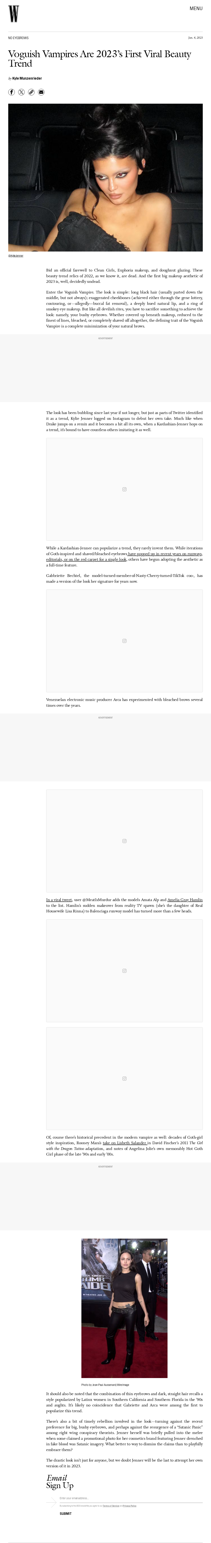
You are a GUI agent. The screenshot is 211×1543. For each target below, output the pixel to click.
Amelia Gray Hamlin (185, 900)
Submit (66, 1513)
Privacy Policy (129, 1505)
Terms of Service (111, 1505)
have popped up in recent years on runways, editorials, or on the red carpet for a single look (124, 557)
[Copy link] (31, 92)
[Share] (11, 92)
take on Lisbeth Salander (125, 1143)
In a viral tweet (59, 900)
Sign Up (59, 1481)
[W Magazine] (13, 14)
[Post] (21, 92)
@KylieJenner (15, 255)
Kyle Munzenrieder (27, 78)
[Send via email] (41, 92)
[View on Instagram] (124, 489)
